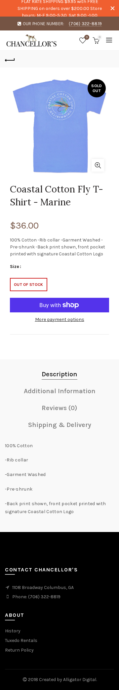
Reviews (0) (59, 408)
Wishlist (87, 37)
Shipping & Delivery (59, 425)
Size (14, 266)
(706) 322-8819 (85, 23)
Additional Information (60, 391)
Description (59, 374)
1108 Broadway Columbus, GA (43, 587)
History (12, 631)
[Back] (10, 59)
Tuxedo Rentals (21, 640)
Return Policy (19, 650)
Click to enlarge (98, 165)
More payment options (59, 319)
